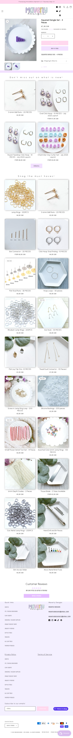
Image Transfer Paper (11, 624)
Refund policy (45, 732)
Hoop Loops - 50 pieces (53, 291)
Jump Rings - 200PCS (20, 212)
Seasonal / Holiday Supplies (12, 620)
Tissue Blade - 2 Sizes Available (53, 491)
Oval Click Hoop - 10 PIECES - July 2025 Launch (53, 114)
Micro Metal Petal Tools (53, 570)
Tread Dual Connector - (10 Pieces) (52, 369)
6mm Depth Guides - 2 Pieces (20, 491)
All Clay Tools (8, 641)
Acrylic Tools (8, 633)
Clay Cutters (8, 615)
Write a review (36, 596)
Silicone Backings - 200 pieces (53, 408)
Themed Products (9, 646)
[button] (2, 11)
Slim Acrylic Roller (20, 570)
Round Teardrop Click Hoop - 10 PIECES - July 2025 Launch (20, 156)
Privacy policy (54, 732)
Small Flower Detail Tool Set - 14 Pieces (20, 450)
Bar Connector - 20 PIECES (20, 251)
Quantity (43, 32)
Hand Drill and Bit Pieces (53, 531)
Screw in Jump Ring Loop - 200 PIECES (20, 409)
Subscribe (42, 709)
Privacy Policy (10, 654)
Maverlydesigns (18, 732)
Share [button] (45, 67)
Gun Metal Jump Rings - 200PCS (20, 531)
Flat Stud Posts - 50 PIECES (20, 291)
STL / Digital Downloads (11, 611)
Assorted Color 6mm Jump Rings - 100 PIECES (53, 451)
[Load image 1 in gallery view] (8, 66)
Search (7, 607)
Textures (7, 637)
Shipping (51, 29)
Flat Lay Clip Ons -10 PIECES (20, 369)
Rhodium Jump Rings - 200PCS (20, 330)
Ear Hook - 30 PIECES (52, 330)
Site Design (26, 732)
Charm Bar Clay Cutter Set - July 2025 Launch (53, 156)
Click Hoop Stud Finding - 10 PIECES (53, 251)
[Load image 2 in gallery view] (16, 66)
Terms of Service (45, 654)
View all (36, 166)
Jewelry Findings (9, 628)
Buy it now (54, 48)
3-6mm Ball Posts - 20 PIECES (20, 112)
